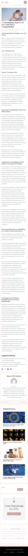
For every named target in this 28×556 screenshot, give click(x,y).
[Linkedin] (10, 369)
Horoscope (20, 29)
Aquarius (7, 529)
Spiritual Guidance (8, 535)
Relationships (8, 30)
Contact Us (12, 552)
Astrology (14, 29)
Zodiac (4, 538)
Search (3, 487)
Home (5, 552)
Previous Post (5, 402)
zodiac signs (20, 538)
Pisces (3, 30)
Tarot (13, 535)
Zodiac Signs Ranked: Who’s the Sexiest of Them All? (13, 478)
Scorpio (23, 533)
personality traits (9, 533)
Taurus (20, 535)
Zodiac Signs (15, 30)
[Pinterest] (8, 369)
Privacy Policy (21, 552)
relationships (18, 533)
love (15, 531)
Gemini (3, 531)
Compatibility (23, 529)
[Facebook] (2, 369)
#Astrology (3, 529)
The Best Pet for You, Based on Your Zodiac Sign (12, 460)
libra (13, 531)
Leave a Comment (6, 29)
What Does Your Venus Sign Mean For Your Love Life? (13, 425)
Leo (24, 29)
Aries (10, 529)
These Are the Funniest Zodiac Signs (12, 442)
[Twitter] (5, 369)
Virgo (23, 535)
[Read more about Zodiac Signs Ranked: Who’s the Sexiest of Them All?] (14, 470)
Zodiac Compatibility (11, 538)
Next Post (24, 402)
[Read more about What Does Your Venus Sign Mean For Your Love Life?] (14, 417)
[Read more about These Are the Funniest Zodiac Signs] (14, 434)
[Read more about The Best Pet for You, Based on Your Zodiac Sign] (14, 452)
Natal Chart (18, 531)
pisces (14, 533)
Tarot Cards (17, 535)
